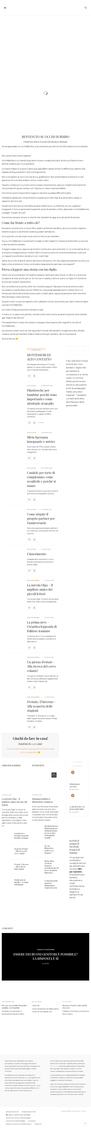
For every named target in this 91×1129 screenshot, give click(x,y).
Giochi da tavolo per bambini (18, 1118)
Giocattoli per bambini (15, 1121)
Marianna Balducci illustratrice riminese (42, 800)
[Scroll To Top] (85, 1123)
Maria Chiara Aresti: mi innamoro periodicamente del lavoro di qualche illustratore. (52, 867)
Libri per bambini (33, 580)
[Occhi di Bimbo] (45, 8)
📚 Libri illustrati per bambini (18, 1115)
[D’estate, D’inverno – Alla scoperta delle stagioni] (12, 713)
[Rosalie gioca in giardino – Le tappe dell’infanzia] (8, 882)
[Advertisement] (45, 33)
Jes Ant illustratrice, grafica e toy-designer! (50, 849)
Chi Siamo (32, 1121)
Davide (46, 963)
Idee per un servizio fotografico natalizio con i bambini (14, 1006)
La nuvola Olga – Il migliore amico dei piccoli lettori (40, 589)
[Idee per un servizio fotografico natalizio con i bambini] (15, 991)
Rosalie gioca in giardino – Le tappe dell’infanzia (21, 882)
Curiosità (7, 928)
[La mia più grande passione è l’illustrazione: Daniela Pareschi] (38, 884)
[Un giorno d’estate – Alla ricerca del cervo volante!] (12, 673)
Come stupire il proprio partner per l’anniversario (41, 518)
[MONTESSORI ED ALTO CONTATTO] (12, 363)
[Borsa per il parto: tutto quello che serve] (75, 991)
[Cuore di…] (45, 991)
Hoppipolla (41, 349)
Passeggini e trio (29, 1112)
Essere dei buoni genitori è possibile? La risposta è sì (45, 956)
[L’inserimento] (12, 560)
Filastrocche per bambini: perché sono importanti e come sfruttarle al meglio (42, 396)
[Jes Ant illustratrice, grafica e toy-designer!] (38, 849)
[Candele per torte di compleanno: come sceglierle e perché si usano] (12, 484)
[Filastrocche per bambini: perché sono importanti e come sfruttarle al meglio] (12, 405)
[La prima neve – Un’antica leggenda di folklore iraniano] (12, 633)
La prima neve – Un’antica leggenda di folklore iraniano (42, 626)
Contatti (38, 1124)
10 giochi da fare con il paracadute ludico (77, 808)
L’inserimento (36, 554)
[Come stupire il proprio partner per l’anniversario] (12, 525)
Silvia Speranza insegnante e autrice (41, 439)
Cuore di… (36, 1005)
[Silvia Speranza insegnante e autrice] (12, 446)
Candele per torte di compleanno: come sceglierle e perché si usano (41, 479)
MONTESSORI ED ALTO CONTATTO (39, 357)
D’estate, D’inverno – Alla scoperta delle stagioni (41, 706)
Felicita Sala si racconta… (75, 785)
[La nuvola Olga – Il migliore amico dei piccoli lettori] (12, 595)
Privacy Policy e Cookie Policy (19, 1124)
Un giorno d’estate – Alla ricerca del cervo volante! (41, 666)
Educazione (31, 349)
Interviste (38, 765)
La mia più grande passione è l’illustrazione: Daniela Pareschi (51, 884)
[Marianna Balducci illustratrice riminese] (45, 780)
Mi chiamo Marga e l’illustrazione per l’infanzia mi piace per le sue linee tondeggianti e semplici (51, 832)
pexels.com (54, 1066)
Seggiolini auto (12, 1112)
